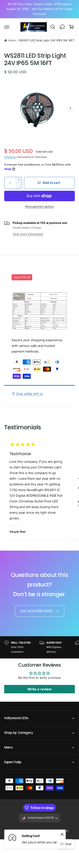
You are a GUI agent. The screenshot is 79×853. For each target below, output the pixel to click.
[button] (6, 26)
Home (12, 40)
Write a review (39, 689)
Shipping (10, 156)
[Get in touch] (62, 26)
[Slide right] (70, 108)
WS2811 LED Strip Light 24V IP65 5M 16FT (47, 40)
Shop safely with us (29, 393)
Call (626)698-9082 (36, 611)
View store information (28, 234)
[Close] (62, 834)
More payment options (39, 206)
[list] (39, 488)
